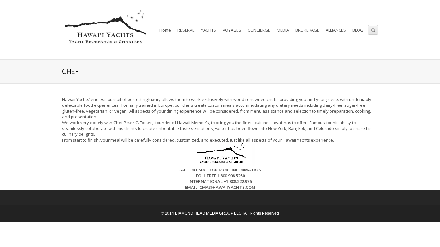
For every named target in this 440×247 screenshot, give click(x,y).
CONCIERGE (259, 30)
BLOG (357, 30)
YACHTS (208, 30)
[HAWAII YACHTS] (104, 30)
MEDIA (283, 30)
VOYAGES (232, 30)
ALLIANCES (336, 30)
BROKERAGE (307, 30)
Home (165, 30)
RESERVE (186, 30)
